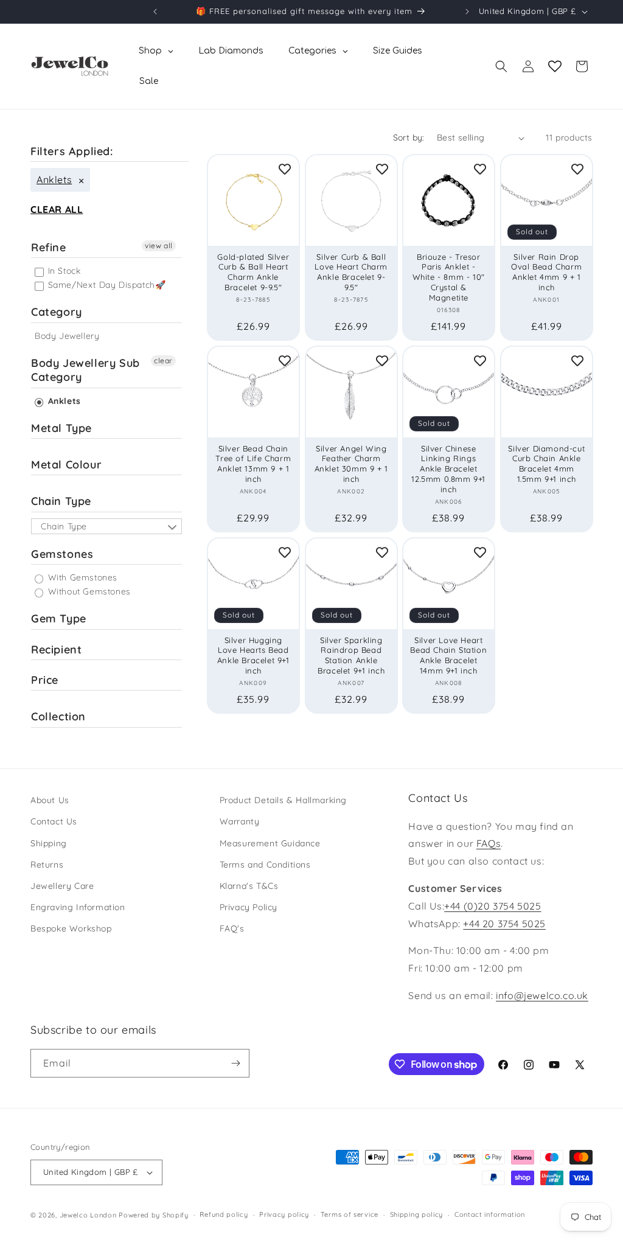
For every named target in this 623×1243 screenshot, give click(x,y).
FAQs (488, 843)
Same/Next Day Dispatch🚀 (105, 284)
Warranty (240, 821)
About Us (49, 800)
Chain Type (61, 501)
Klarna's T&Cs (249, 885)
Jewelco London (88, 1215)
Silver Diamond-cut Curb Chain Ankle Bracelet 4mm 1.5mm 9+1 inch (546, 463)
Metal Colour (66, 465)
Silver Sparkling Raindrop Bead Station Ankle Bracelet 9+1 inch (351, 655)
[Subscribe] (235, 1063)
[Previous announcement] (155, 11)
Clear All (56, 209)
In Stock (62, 270)
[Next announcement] (467, 11)
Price (44, 680)
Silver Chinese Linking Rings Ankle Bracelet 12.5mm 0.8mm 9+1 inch (448, 468)
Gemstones (62, 554)
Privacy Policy (248, 907)
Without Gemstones (88, 591)
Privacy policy (284, 1214)
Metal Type (61, 428)
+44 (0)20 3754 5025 (492, 906)
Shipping (48, 843)
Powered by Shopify (154, 1215)
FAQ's (232, 928)
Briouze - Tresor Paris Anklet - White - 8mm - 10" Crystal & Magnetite (448, 277)
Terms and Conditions (265, 864)
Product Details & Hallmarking (283, 800)
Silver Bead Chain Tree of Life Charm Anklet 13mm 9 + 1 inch (253, 463)
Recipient (56, 649)
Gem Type (58, 618)
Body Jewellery (67, 335)
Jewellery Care (62, 885)
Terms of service (349, 1214)
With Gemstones (81, 577)
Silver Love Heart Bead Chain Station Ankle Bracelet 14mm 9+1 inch (448, 655)
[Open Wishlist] (554, 66)
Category (56, 312)
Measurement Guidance (270, 843)
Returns (46, 864)
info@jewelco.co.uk (542, 995)
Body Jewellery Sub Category (85, 370)
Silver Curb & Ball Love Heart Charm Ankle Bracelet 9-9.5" (351, 272)
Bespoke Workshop (71, 928)
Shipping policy (417, 1214)
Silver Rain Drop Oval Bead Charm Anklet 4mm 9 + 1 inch (546, 272)
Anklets (54, 179)
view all (159, 245)
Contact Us (53, 821)
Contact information (489, 1214)
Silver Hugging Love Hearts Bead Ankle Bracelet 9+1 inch (253, 655)
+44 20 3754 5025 (504, 923)
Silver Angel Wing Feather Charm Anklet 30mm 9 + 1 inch (351, 463)
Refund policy (224, 1214)
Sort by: (409, 137)
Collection (58, 716)
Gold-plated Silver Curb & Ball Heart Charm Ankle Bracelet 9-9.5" (253, 272)
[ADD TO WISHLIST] (285, 169)
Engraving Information (77, 907)
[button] (501, 66)
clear (163, 360)
